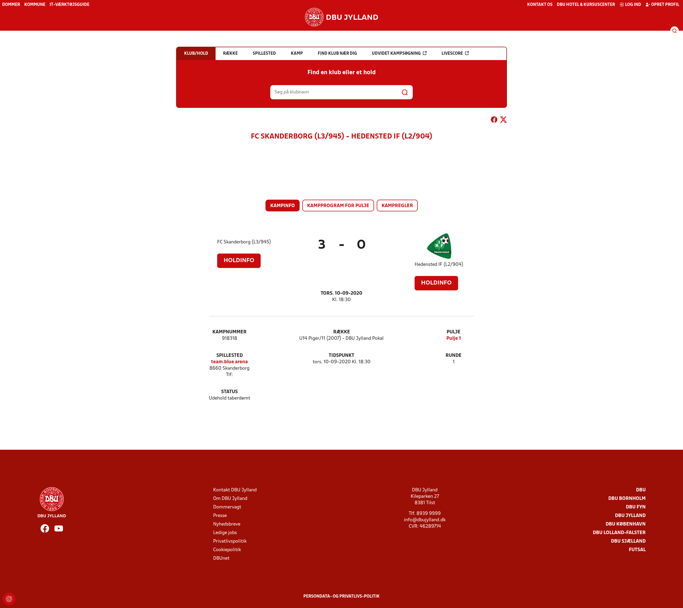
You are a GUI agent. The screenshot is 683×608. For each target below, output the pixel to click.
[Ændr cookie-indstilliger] (9, 599)
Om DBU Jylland (230, 498)
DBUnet (221, 558)
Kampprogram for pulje (338, 206)
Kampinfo (282, 206)
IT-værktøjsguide (69, 5)
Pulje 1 (453, 338)
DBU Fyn (636, 507)
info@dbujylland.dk (425, 520)
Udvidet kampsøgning (396, 54)
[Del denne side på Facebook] (494, 120)
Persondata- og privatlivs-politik (341, 596)
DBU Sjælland (628, 541)
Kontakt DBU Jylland (235, 490)
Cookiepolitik (227, 550)
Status (229, 392)
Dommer (11, 5)
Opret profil (665, 5)
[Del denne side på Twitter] (503, 120)
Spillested (229, 355)
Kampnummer (229, 332)
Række (341, 332)
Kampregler (397, 206)
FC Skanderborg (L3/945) (244, 242)
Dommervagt (227, 507)
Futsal (637, 550)
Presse (220, 516)
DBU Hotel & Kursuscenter (586, 5)
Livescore (452, 54)
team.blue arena (229, 362)
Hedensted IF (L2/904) (439, 264)
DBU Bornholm (627, 498)
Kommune (34, 5)
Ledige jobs (225, 533)
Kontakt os (540, 5)
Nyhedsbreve (226, 524)
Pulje (453, 332)
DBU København (626, 524)
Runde (454, 355)
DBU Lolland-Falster (619, 533)
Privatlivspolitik (230, 541)
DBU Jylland (630, 516)
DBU (641, 490)
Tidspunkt (341, 355)
